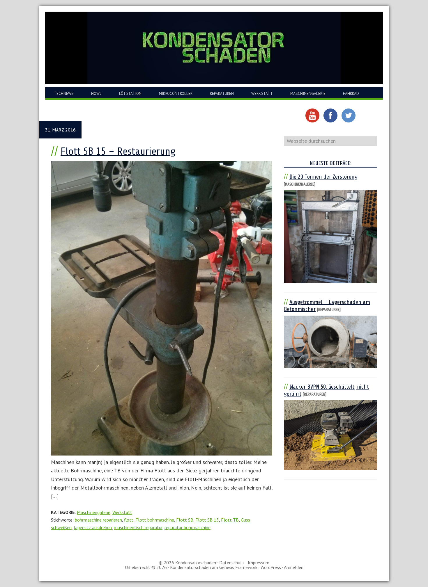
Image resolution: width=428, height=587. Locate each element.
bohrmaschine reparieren (98, 520)
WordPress (271, 567)
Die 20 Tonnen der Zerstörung (323, 176)
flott (128, 520)
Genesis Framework (238, 567)
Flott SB (184, 520)
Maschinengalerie (93, 512)
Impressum (258, 562)
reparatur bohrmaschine (188, 527)
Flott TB (230, 520)
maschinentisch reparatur (138, 527)
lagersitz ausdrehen (93, 527)
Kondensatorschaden (214, 48)
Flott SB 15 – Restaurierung (118, 151)
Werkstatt (122, 512)
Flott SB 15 (207, 520)
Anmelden (293, 567)
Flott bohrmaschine (154, 520)
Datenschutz (232, 562)
